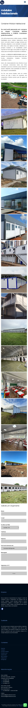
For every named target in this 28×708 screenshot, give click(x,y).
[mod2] (14, 227)
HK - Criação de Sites (21, 705)
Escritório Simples (5, 651)
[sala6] (14, 306)
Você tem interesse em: (7, 545)
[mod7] (14, 464)
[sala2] (14, 411)
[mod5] (14, 148)
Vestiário (3, 650)
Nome (2, 511)
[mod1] (14, 253)
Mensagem (4, 552)
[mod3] (14, 201)
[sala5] (14, 332)
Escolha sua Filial (5, 524)
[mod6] (14, 122)
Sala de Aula (4, 654)
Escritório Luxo (4, 653)
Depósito (3, 648)
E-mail (2, 518)
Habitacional (4, 658)
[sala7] (14, 280)
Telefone (3, 531)
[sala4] (14, 359)
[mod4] (14, 175)
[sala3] (14, 385)
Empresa (3, 538)
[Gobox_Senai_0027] (14, 490)
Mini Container (4, 656)
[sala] (14, 438)
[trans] (14, 96)
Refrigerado (3, 659)
